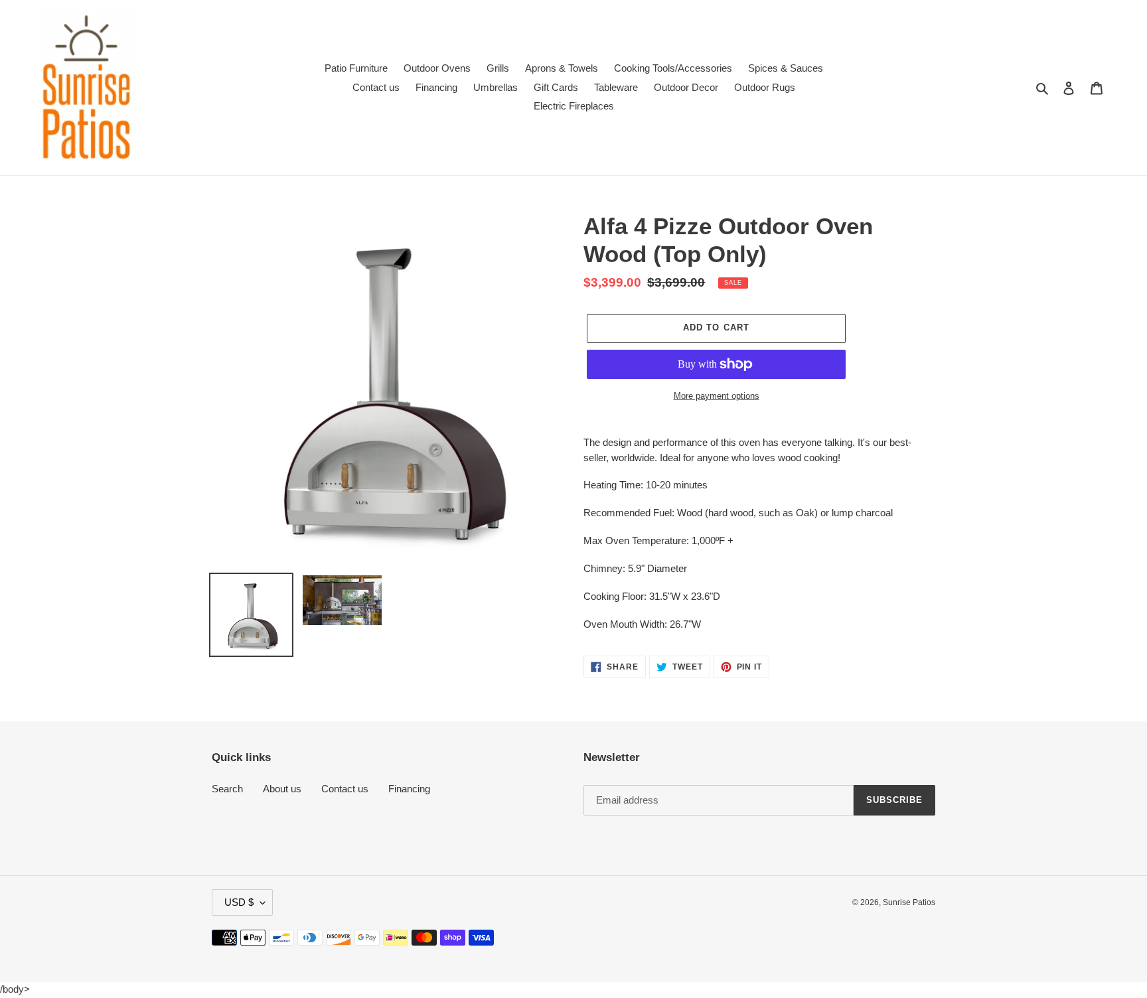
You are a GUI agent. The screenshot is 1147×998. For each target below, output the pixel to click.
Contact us (344, 788)
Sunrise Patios (909, 902)
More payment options (716, 396)
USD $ (239, 902)
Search (227, 788)
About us (282, 788)
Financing (409, 788)
